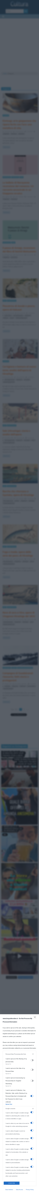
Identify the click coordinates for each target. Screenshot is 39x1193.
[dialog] (19, 1103)
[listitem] (19, 1054)
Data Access (19, 1189)
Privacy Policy (30, 1189)
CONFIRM (11, 1183)
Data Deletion (9, 1189)
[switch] (32, 1060)
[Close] (35, 1017)
